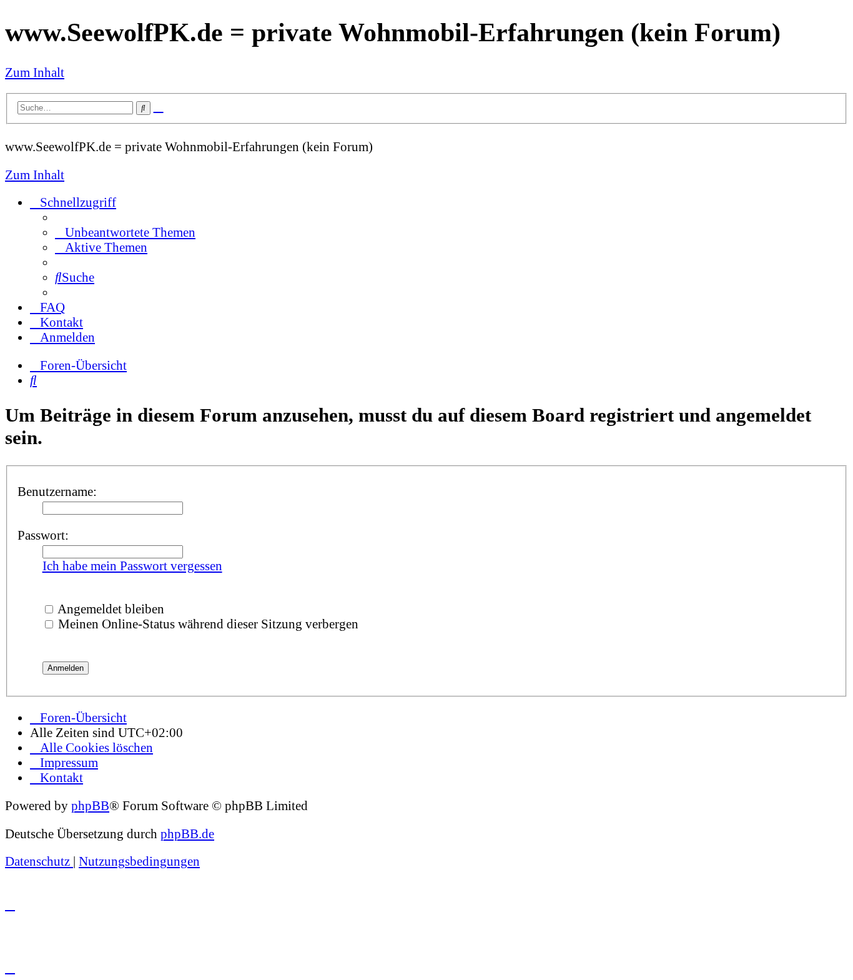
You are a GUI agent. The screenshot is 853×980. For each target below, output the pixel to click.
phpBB (90, 805)
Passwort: (43, 535)
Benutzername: (57, 491)
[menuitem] (125, 232)
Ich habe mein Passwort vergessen (132, 565)
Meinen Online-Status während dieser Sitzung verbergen (206, 623)
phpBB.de (187, 833)
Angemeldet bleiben (109, 608)
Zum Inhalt (34, 72)
